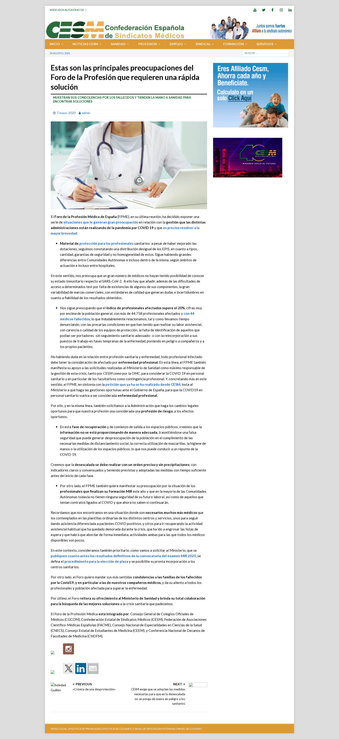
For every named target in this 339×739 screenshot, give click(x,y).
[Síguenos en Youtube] (56, 656)
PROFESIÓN (147, 44)
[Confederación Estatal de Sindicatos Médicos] (169, 36)
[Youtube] (255, 10)
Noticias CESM (85, 44)
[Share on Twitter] (68, 668)
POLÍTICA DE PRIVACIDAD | (85, 728)
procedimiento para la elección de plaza (96, 561)
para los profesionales (115, 243)
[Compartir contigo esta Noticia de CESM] (92, 668)
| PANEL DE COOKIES (188, 728)
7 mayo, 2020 (66, 113)
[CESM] (68, 648)
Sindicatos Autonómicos (67, 9)
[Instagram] (281, 10)
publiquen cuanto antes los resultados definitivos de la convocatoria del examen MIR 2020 (123, 556)
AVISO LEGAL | (60, 728)
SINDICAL (203, 44)
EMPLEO (176, 44)
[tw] (264, 10)
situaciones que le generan (100, 222)
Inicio (55, 44)
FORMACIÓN (233, 44)
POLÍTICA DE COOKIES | (118, 728)
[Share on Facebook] (56, 675)
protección (88, 243)
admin (86, 113)
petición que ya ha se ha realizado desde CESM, (143, 384)
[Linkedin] (290, 10)
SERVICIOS (264, 44)
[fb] (272, 10)
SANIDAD (118, 44)
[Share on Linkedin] (80, 668)
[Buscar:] (265, 53)
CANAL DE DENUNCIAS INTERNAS (154, 728)
